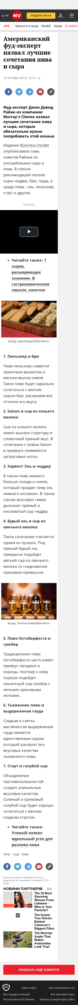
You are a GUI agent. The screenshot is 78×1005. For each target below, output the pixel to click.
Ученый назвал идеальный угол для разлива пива (32, 838)
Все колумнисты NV (62, 988)
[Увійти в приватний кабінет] (61, 16)
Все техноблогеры (63, 994)
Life (6, 26)
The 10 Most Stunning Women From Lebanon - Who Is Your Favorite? (44, 902)
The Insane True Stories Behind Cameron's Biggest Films (44, 921)
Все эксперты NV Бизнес (18, 999)
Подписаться (41, 15)
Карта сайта (29, 988)
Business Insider (34, 145)
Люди (58, 26)
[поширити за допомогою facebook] (8, 91)
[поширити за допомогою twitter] (19, 91)
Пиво (25, 854)
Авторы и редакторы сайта (57, 999)
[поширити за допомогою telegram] (29, 91)
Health (46, 26)
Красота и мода (26, 26)
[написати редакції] (40, 91)
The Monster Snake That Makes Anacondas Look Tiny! (43, 939)
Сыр (16, 854)
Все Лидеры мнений (16, 994)
